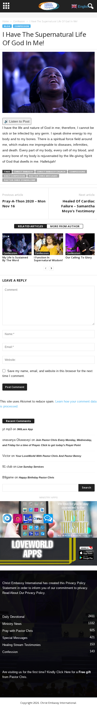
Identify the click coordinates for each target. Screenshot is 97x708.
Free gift (85, 672)
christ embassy (23, 171)
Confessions (77, 171)
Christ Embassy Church (51, 171)
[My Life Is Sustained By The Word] (17, 244)
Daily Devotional (13, 617)
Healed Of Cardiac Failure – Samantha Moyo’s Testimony (78, 206)
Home (5, 21)
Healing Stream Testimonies (21, 645)
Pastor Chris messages (43, 175)
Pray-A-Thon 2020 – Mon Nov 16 (23, 203)
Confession (19, 21)
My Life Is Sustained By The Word (15, 259)
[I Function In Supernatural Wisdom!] (48, 244)
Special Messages (15, 638)
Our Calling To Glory (78, 257)
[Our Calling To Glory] (80, 244)
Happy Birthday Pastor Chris (36, 477)
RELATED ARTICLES (30, 226)
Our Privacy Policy (31, 593)
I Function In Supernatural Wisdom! (48, 259)
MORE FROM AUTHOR (65, 226)
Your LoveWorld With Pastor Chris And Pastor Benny (48, 456)
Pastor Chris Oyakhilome (19, 180)
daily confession (14, 175)
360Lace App (25, 429)
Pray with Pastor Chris (17, 631)
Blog (7, 26)
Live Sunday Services (30, 466)
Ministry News (12, 624)
